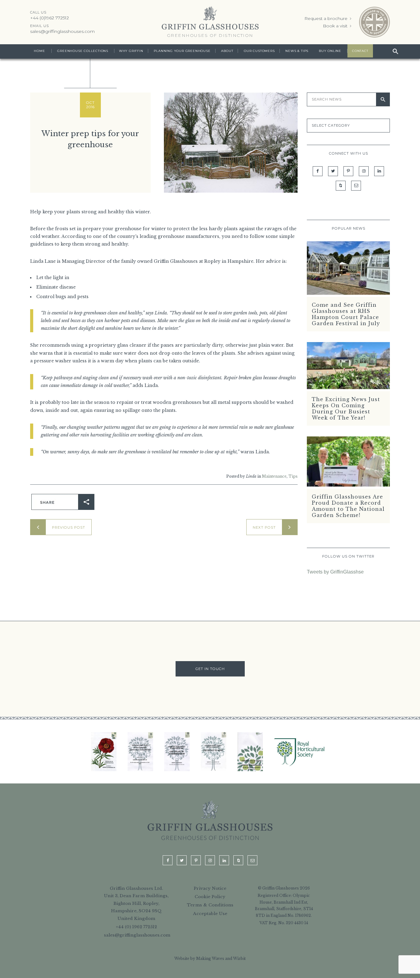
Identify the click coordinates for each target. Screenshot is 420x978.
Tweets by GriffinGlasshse (335, 571)
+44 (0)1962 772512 (49, 18)
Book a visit (336, 26)
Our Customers (259, 51)
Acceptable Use (210, 913)
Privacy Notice (210, 888)
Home (39, 51)
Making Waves (210, 958)
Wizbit (239, 958)
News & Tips (296, 51)
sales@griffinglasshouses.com (62, 31)
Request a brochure (326, 18)
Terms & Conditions (210, 905)
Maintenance (274, 476)
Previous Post (68, 527)
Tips (293, 476)
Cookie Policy (210, 896)
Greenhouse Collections (82, 51)
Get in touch (210, 669)
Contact (360, 51)
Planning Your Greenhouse (182, 51)
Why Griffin (131, 51)
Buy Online (330, 51)
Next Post (264, 527)
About (227, 51)
